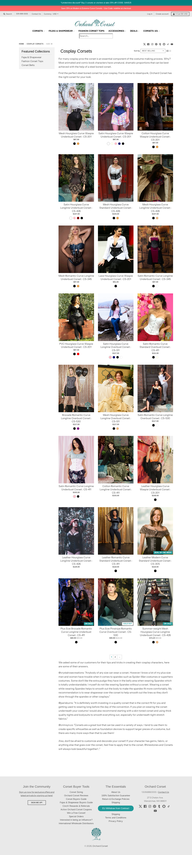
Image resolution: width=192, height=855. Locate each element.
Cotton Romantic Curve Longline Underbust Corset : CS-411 (116, 489)
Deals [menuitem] (133, 31)
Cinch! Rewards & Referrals (76, 806)
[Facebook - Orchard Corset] (148, 44)
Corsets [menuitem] (37, 31)
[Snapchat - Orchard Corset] (164, 44)
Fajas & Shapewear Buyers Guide (76, 802)
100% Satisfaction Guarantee (115, 795)
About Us (115, 792)
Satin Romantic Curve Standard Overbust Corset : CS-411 (155, 347)
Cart (182, 14)
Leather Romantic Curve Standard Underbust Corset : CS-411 (115, 560)
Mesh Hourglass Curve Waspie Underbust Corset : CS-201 (76, 135)
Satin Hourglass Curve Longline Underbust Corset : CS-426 (76, 207)
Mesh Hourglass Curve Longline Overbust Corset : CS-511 (115, 418)
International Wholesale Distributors (76, 823)
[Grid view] (167, 51)
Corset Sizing (76, 792)
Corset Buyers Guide (76, 799)
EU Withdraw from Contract (115, 808)
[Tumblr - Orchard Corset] (160, 44)
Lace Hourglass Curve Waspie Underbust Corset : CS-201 (116, 277)
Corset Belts (28, 65)
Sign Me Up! (36, 802)
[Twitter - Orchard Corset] (144, 44)
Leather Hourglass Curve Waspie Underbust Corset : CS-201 (155, 489)
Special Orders (76, 816)
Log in (149, 14)
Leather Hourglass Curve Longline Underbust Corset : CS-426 (76, 560)
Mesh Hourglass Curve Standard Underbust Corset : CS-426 (115, 207)
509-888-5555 (22, 14)
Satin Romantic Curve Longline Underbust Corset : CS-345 (155, 277)
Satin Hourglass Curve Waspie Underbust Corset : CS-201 (115, 135)
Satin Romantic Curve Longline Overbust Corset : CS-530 (155, 417)
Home (21, 44)
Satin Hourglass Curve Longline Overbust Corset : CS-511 (115, 347)
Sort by (137, 51)
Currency (47, 14)
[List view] (170, 51)
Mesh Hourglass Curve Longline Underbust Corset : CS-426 (155, 207)
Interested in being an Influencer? (76, 820)
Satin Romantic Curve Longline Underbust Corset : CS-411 (76, 488)
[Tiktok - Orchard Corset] (168, 44)
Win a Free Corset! (76, 813)
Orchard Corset (100, 846)
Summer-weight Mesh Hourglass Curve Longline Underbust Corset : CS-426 (155, 632)
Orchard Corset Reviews (76, 795)
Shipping (116, 814)
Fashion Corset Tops (32, 61)
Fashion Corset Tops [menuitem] (91, 31)
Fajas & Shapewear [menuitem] (61, 31)
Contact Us (36, 14)
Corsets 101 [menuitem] (150, 31)
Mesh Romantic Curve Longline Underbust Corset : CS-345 (76, 277)
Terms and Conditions (115, 817)
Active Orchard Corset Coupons (76, 809)
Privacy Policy (116, 821)
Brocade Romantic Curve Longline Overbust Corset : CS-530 (76, 418)
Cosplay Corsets (35, 44)
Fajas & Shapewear (32, 57)
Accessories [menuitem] (116, 31)
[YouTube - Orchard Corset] (172, 44)
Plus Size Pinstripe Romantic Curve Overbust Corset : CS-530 (115, 632)
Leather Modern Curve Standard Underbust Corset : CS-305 (155, 560)
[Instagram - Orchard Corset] (152, 44)
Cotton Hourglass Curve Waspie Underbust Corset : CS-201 (155, 136)
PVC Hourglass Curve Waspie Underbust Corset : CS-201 (76, 345)
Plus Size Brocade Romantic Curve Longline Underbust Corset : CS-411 (76, 632)
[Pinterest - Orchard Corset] (156, 44)
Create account (162, 14)
